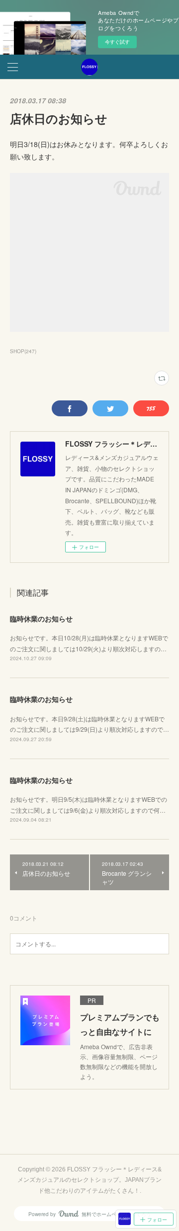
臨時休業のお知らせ (41, 618)
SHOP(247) (23, 351)
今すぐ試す (117, 41)
